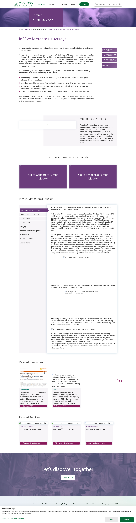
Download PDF (28, 406)
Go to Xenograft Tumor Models (43, 177)
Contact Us (90, 504)
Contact (84, 4)
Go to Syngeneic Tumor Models (93, 177)
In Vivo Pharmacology (39, 29)
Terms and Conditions (41, 504)
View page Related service (31, 443)
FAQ (117, 504)
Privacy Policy (61, 504)
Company (105, 504)
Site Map (76, 504)
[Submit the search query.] (120, 4)
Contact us (68, 477)
